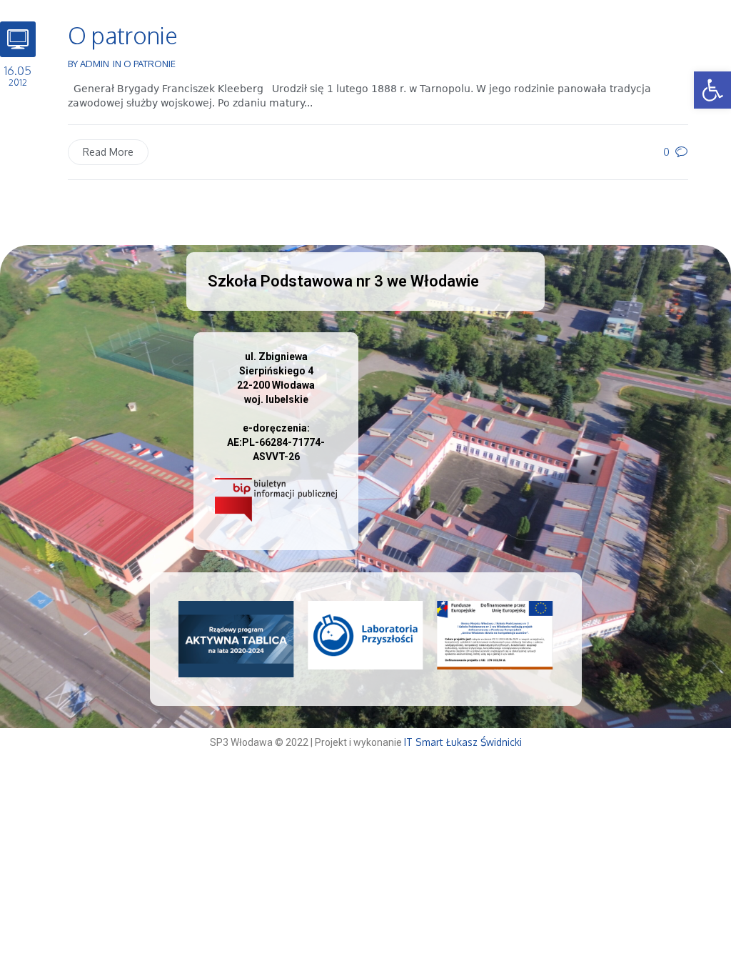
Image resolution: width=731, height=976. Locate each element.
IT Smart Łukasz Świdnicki (463, 742)
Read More (108, 152)
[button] (712, 90)
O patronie (123, 35)
